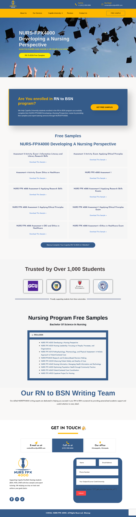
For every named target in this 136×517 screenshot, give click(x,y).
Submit (81, 493)
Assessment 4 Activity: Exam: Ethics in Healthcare (38, 173)
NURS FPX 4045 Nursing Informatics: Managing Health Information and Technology (71, 364)
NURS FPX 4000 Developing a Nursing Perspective (59, 342)
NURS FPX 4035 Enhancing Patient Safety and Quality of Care (63, 361)
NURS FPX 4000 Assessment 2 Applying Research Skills (37, 189)
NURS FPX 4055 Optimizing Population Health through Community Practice (68, 367)
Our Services (37, 13)
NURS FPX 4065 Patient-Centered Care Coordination (60, 370)
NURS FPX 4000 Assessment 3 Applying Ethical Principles (37, 207)
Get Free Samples (104, 107)
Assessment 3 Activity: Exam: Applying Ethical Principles (98, 154)
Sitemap (87, 513)
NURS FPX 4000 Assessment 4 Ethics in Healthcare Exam (98, 226)
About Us (23, 13)
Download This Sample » (38, 162)
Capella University (54, 13)
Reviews (70, 13)
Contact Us (83, 13)
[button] (35, 55)
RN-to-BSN (38, 335)
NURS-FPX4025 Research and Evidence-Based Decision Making (63, 358)
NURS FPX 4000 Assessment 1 (98, 173)
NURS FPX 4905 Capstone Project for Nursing (57, 373)
